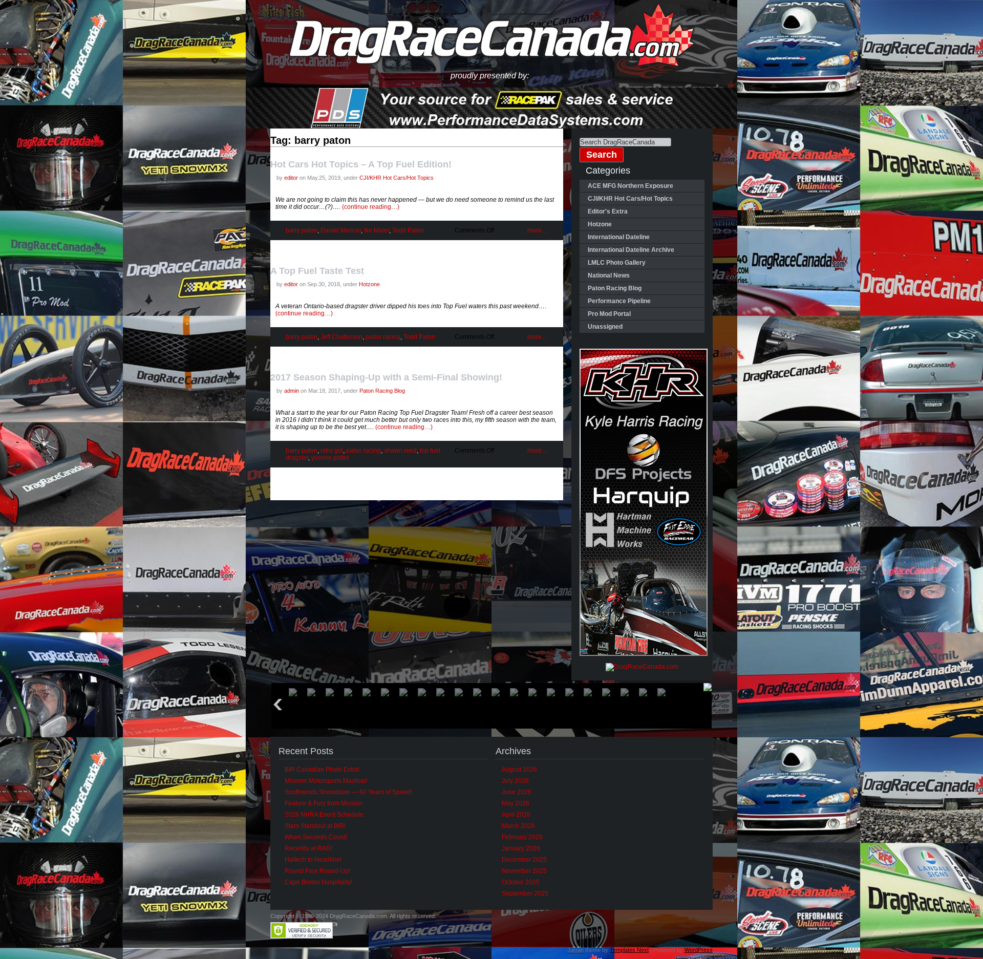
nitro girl (331, 450)
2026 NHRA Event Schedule (324, 814)
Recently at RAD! (308, 848)
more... (536, 230)
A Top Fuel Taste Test (318, 271)
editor (291, 178)
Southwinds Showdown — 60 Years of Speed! (348, 792)
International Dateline (619, 237)
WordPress (699, 950)
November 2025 (524, 871)
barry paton (301, 230)
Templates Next (629, 950)
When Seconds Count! (316, 837)
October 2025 (521, 882)
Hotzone (369, 284)
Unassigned (605, 326)
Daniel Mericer (340, 230)
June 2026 (516, 792)
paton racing (383, 336)
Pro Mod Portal (609, 313)
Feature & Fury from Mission (323, 803)
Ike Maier (376, 230)
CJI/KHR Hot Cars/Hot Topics (396, 178)
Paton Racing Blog (382, 391)
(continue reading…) (370, 206)
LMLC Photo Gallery (617, 262)
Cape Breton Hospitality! (318, 882)
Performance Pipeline (619, 301)
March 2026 (518, 825)
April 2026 (516, 814)
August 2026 (519, 769)
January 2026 (521, 848)
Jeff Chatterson (341, 336)
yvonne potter (330, 457)
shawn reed (400, 450)
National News (609, 275)
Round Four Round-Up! (317, 871)
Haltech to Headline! (313, 859)
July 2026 (515, 780)
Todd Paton (408, 230)
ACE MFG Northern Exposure (630, 185)
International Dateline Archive (631, 249)
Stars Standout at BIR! (315, 825)
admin (291, 391)
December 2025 (524, 859)
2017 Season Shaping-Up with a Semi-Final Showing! (386, 377)
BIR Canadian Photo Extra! (322, 769)
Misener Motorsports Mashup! (326, 780)
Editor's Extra (608, 211)
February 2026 (522, 837)
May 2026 (515, 803)
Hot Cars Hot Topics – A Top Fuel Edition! (361, 164)
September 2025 (525, 893)
